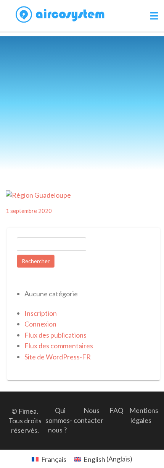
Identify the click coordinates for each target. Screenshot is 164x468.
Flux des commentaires (58, 345)
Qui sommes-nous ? (58, 420)
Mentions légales (143, 415)
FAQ (116, 410)
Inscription (40, 313)
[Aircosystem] (60, 14)
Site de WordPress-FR (57, 357)
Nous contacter (88, 415)
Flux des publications (55, 335)
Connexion (40, 324)
